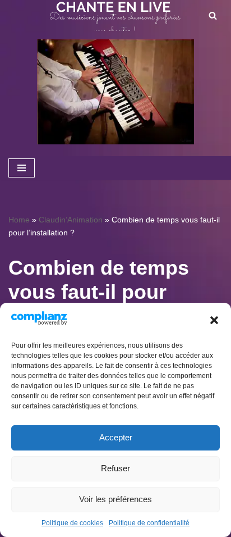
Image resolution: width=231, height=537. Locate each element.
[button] (214, 320)
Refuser (115, 468)
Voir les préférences (115, 499)
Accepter (115, 437)
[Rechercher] (213, 15)
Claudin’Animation (71, 219)
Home (19, 219)
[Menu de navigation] (21, 168)
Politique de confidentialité (149, 523)
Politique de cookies (72, 523)
